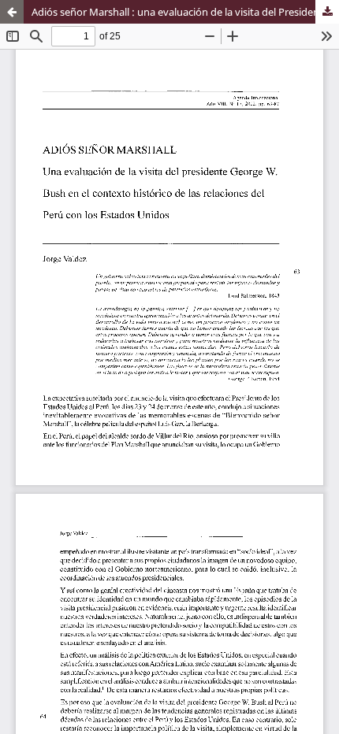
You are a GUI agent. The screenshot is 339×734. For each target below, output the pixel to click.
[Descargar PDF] (327, 12)
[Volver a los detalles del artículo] (12, 12)
